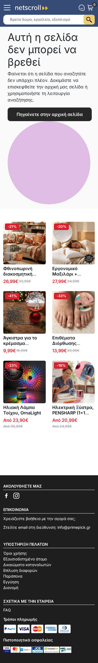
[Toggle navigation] (7, 7)
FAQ (7, 610)
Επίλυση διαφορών (20, 570)
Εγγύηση (11, 582)
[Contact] (81, 7)
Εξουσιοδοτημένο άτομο (25, 559)
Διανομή (10, 587)
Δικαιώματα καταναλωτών (27, 564)
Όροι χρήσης (15, 553)
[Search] (89, 20)
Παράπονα (12, 576)
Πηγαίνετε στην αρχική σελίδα (50, 114)
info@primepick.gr (73, 527)
